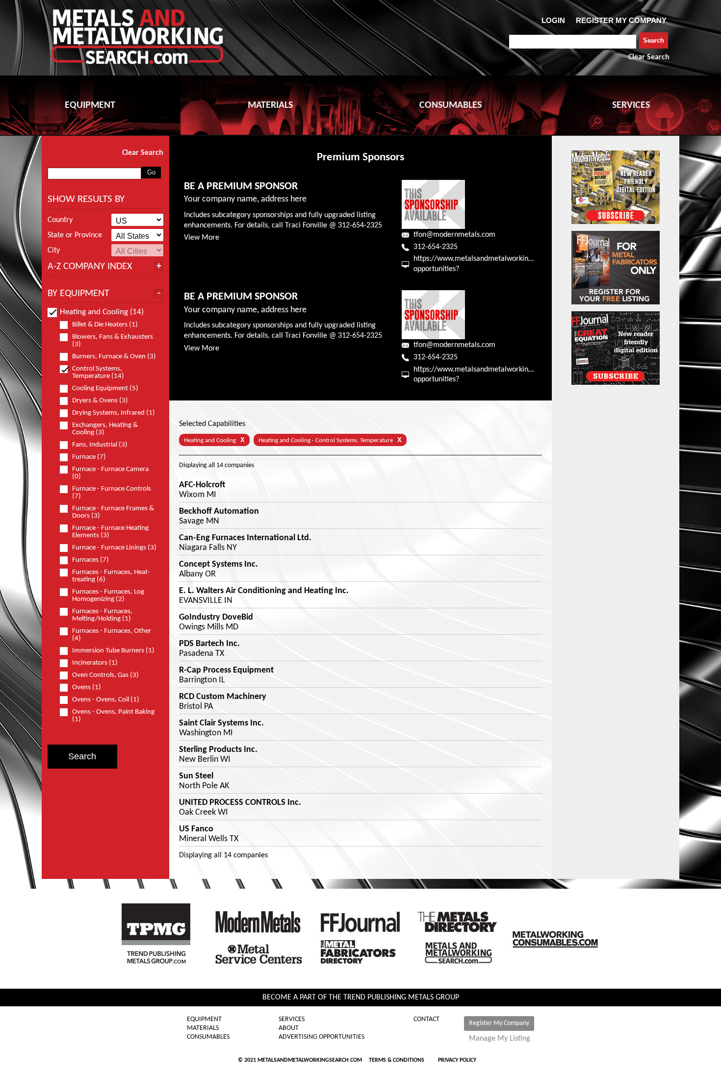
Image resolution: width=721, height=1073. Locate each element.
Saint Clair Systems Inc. (221, 723)
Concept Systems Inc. (218, 564)
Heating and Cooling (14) (102, 312)
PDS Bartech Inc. (209, 644)
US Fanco (196, 829)
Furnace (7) (89, 457)
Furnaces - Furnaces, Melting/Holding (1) (102, 615)
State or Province (75, 235)
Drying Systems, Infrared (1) (113, 413)
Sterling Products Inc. (218, 750)
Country (60, 220)
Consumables (208, 1037)
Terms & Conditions (396, 1060)
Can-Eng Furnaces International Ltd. (245, 538)
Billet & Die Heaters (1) (105, 324)
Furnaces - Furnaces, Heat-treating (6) (111, 576)
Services (292, 1019)
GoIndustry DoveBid (216, 617)
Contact (426, 1019)
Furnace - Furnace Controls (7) (111, 492)
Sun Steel (196, 776)
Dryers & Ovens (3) (100, 400)
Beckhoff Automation (219, 511)
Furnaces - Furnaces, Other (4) (111, 634)
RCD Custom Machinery (222, 697)
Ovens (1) (86, 687)
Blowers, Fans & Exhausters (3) (112, 340)
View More (201, 238)
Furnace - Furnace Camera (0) (110, 473)
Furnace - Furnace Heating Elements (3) (110, 531)
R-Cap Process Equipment (226, 670)
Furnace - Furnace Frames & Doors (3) (113, 512)
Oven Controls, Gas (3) (105, 675)
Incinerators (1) (95, 663)
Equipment (204, 1019)
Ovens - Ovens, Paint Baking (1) (113, 715)
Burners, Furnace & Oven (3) (114, 356)
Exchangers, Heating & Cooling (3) (105, 429)
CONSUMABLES (450, 105)
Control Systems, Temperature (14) (98, 372)
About (289, 1028)
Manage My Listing (499, 1039)
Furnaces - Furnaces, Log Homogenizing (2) (108, 595)
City (54, 250)
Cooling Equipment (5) (105, 388)
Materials (203, 1028)
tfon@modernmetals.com (454, 235)
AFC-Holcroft (202, 485)
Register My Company (499, 1023)
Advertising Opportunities (321, 1037)
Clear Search (649, 57)
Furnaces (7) (90, 560)
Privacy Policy (457, 1060)
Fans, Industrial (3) (100, 445)
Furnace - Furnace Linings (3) (114, 547)
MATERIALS (270, 105)
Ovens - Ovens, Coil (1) (105, 699)
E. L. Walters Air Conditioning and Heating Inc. (264, 591)
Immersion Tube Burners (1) (113, 650)
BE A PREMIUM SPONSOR (241, 186)
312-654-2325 (435, 247)
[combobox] (572, 42)
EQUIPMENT (90, 105)
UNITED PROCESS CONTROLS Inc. (240, 803)
